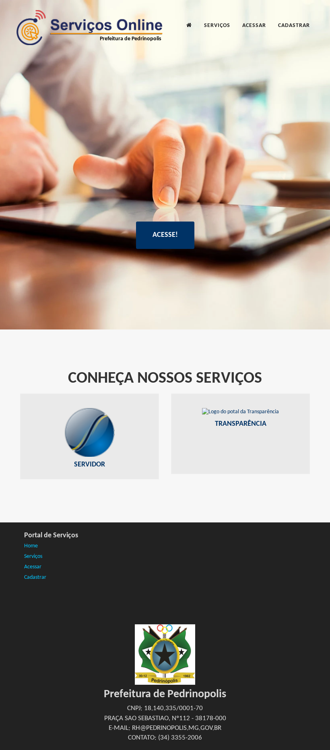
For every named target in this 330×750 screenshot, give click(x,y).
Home (31, 546)
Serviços (217, 26)
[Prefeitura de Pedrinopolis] (88, 20)
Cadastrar (294, 26)
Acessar (254, 26)
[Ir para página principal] (189, 26)
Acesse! (165, 235)
